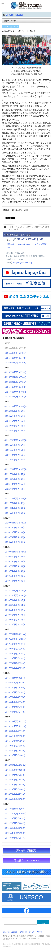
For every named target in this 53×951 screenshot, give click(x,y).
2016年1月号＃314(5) (15, 711)
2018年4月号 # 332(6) (15, 610)
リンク (39, 932)
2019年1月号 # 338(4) (15, 581)
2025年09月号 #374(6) (15, 377)
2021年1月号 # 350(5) (15, 513)
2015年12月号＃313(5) (15, 721)
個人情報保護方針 (10, 932)
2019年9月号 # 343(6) (15, 556)
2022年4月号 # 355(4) (15, 484)
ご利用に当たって (27, 932)
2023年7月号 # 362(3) (15, 445)
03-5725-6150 (30, 239)
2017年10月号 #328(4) (15, 639)
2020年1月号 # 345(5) (15, 542)
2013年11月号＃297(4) (15, 808)
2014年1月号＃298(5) (15, 799)
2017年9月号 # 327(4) (15, 644)
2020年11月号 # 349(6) (15, 522)
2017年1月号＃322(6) (15, 668)
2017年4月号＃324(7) (15, 658)
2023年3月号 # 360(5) (15, 455)
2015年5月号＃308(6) (15, 745)
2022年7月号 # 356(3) (15, 479)
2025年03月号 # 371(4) (15, 391)
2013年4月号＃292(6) (15, 833)
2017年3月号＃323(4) (15, 663)
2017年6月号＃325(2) (15, 653)
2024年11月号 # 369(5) (15, 406)
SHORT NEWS (14, 14)
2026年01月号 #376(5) (15, 362)
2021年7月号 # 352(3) (15, 503)
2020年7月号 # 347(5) (15, 532)
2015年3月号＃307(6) (15, 750)
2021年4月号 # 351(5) (15, 508)
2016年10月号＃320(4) (15, 682)
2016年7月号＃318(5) (15, 692)
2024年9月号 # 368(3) (15, 411)
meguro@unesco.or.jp (22, 262)
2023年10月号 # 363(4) (15, 440)
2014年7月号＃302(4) (15, 784)
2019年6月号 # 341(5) (15, 566)
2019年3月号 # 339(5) (15, 576)
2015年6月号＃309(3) (15, 741)
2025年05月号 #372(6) (15, 387)
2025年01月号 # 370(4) (15, 396)
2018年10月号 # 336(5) (15, 595)
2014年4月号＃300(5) (15, 789)
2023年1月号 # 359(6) (15, 459)
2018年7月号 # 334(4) (15, 605)
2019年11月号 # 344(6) (15, 551)
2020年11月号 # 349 (10, 27)
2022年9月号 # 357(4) (15, 474)
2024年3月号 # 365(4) (15, 425)
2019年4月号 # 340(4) (15, 571)
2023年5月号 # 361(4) (15, 450)
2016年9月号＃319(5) (15, 687)
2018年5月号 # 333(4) (15, 614)
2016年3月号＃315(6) (15, 707)
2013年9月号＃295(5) (15, 818)
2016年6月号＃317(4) (15, 697)
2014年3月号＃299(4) (15, 794)
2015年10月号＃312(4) (15, 726)
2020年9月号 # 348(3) (15, 527)
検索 (43, 923)
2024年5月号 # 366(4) (15, 420)
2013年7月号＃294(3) (15, 823)
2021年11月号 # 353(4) (15, 498)
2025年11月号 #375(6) (15, 372)
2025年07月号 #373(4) (15, 382)
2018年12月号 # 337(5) (15, 590)
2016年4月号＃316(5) (15, 702)
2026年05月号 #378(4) (15, 353)
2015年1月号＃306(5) (15, 755)
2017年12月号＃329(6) (15, 634)
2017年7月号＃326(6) (15, 648)
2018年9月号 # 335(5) (15, 600)
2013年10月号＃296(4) (15, 813)
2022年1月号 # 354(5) (15, 488)
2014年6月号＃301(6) (15, 779)
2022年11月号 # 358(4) (15, 469)
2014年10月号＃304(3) (15, 770)
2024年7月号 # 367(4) (15, 416)
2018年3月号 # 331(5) (15, 619)
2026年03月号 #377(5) (15, 358)
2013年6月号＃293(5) (15, 828)
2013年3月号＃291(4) (15, 837)
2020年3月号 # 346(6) (15, 537)
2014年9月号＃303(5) (15, 775)
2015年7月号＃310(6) (15, 736)
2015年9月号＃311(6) (15, 731)
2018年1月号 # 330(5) (15, 624)
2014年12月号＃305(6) (15, 765)
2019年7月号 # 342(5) (15, 561)
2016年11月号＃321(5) (15, 678)
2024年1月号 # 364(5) (15, 430)
